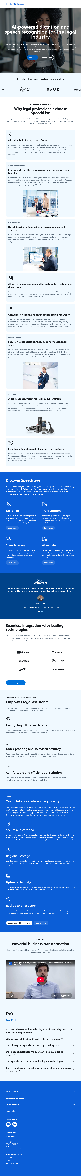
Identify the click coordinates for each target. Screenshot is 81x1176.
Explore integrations (15, 682)
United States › (11, 1136)
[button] (39, 611)
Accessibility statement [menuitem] (12, 1163)
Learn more (12, 528)
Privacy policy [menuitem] (9, 1160)
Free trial (32, 57)
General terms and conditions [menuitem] (14, 1154)
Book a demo (47, 57)
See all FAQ (10, 1020)
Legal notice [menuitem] (9, 1157)
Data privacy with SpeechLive (19, 923)
